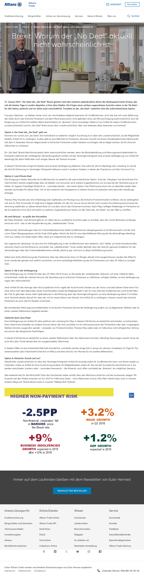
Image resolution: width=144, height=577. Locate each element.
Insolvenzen (80, 517)
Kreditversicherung (14, 16)
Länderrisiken (81, 523)
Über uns (111, 16)
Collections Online (48, 546)
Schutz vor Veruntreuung (58, 16)
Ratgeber (78, 534)
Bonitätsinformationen (15, 546)
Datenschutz (25, 570)
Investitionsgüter (12, 534)
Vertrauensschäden (13, 529)
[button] (133, 16)
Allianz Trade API (47, 523)
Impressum (9, 570)
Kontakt (113, 523)
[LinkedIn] (55, 551)
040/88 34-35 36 (130, 570)
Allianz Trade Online (49, 517)
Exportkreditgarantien (120, 540)
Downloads (114, 517)
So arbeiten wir (81, 540)
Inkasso (8, 540)
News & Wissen (95, 16)
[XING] (44, 551)
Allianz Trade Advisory (120, 546)
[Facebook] (100, 551)
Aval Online (45, 540)
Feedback (114, 529)
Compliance (40, 570)
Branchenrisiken (82, 529)
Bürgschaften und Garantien (18, 523)
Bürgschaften (34, 16)
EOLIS (42, 534)
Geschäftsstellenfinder (120, 534)
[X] (66, 551)
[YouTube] (77, 551)
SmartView (44, 529)
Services (79, 16)
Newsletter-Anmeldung (85, 546)
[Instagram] (89, 551)
